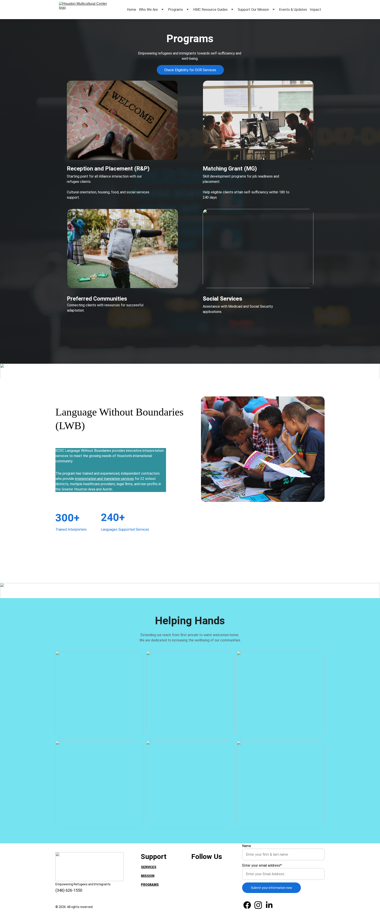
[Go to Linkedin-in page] (269, 905)
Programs (175, 9)
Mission (147, 876)
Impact (315, 9)
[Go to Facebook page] (247, 905)
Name (246, 846)
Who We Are (148, 9)
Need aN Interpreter (159, 893)
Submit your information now (271, 887)
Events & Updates (293, 9)
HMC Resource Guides (210, 9)
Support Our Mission (253, 9)
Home (131, 9)
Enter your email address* (262, 865)
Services (148, 867)
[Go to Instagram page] (258, 905)
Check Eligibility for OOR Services (190, 70)
